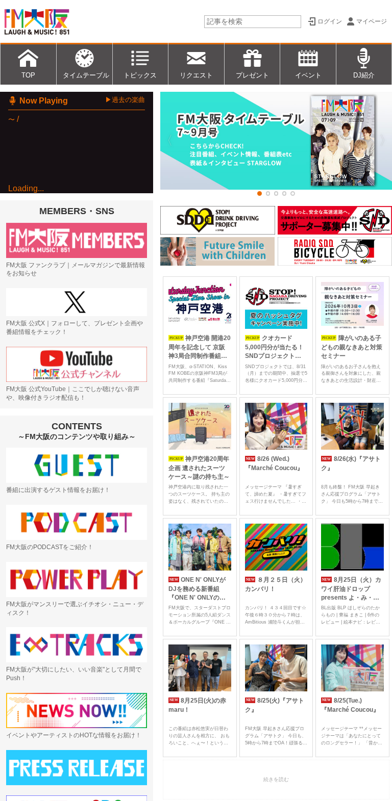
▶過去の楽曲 (125, 100)
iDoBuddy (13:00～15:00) (80, 322)
